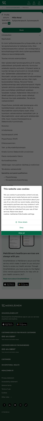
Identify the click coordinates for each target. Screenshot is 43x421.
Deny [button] (21, 227)
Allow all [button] (21, 233)
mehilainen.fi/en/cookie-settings (22, 214)
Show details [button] (22, 222)
